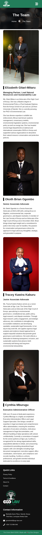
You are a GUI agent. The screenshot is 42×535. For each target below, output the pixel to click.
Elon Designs (34, 532)
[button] (37, 4)
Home (14, 21)
